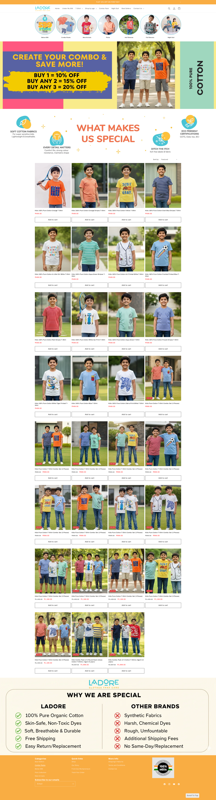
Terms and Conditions (116, 765)
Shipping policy (101, 798)
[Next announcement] (180, 2)
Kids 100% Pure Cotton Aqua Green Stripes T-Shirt (88, 275)
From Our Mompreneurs (81, 769)
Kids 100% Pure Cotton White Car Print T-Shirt (88, 340)
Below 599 (44, 37)
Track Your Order (78, 772)
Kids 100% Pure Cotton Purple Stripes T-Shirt (161, 340)
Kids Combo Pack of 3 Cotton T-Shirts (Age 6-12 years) (126, 661)
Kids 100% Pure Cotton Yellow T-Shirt (122, 210)
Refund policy (78, 798)
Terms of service (90, 798)
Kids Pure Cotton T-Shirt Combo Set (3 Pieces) (52, 596)
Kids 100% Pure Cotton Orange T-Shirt (49, 210)
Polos (108, 37)
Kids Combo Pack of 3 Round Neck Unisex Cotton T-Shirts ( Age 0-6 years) (87, 661)
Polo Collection (40, 772)
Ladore (42, 798)
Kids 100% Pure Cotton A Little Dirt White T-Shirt (52, 274)
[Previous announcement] (35, 2)
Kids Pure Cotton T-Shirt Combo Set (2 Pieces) (162, 403)
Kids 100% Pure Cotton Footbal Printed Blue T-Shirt (162, 275)
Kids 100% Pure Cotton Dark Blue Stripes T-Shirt (163, 210)
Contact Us (112, 769)
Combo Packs (66, 37)
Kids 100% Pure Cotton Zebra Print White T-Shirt (126, 403)
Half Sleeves (129, 37)
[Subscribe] (72, 783)
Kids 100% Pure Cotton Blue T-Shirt (84, 403)
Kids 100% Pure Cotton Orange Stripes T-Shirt (88, 210)
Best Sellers (39, 762)
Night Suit (171, 37)
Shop (74, 762)
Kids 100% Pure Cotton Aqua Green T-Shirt (124, 340)
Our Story (75, 765)
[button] (79, 8)
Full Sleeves (150, 37)
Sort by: (156, 159)
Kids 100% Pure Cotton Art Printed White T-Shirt (125, 274)
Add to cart (52, 220)
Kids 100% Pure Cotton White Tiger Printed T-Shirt (51, 404)
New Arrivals (87, 37)
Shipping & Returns (115, 762)
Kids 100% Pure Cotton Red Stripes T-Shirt (50, 340)
